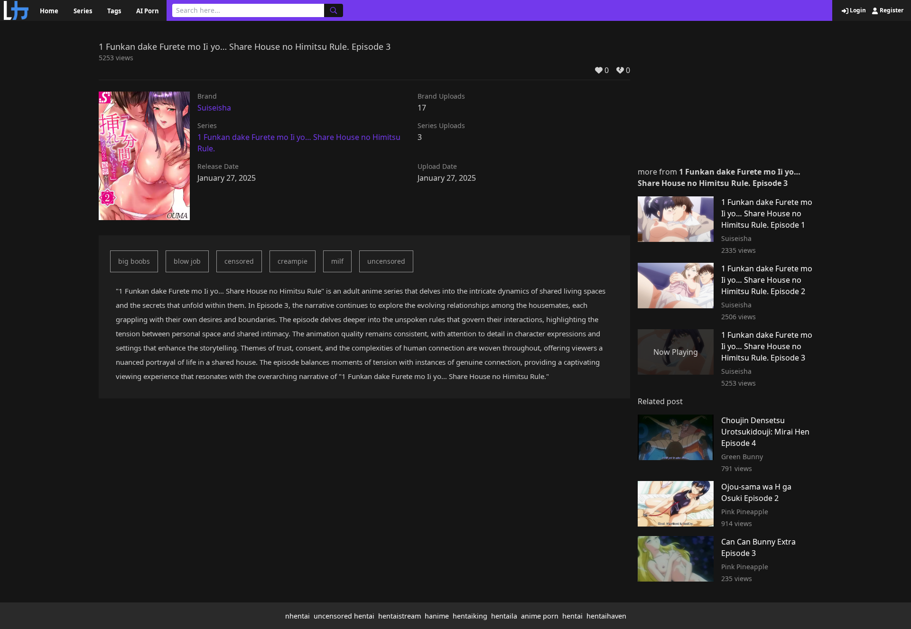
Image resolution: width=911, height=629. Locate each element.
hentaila (504, 615)
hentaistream (399, 615)
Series (83, 11)
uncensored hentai (344, 615)
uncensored (386, 261)
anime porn (539, 615)
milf (337, 261)
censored (239, 261)
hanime (437, 615)
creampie (292, 261)
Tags (114, 11)
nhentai (297, 615)
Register (890, 10)
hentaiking (470, 615)
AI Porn (147, 11)
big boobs (134, 261)
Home (49, 11)
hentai (572, 615)
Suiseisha (214, 107)
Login (857, 10)
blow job (187, 261)
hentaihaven (606, 615)
